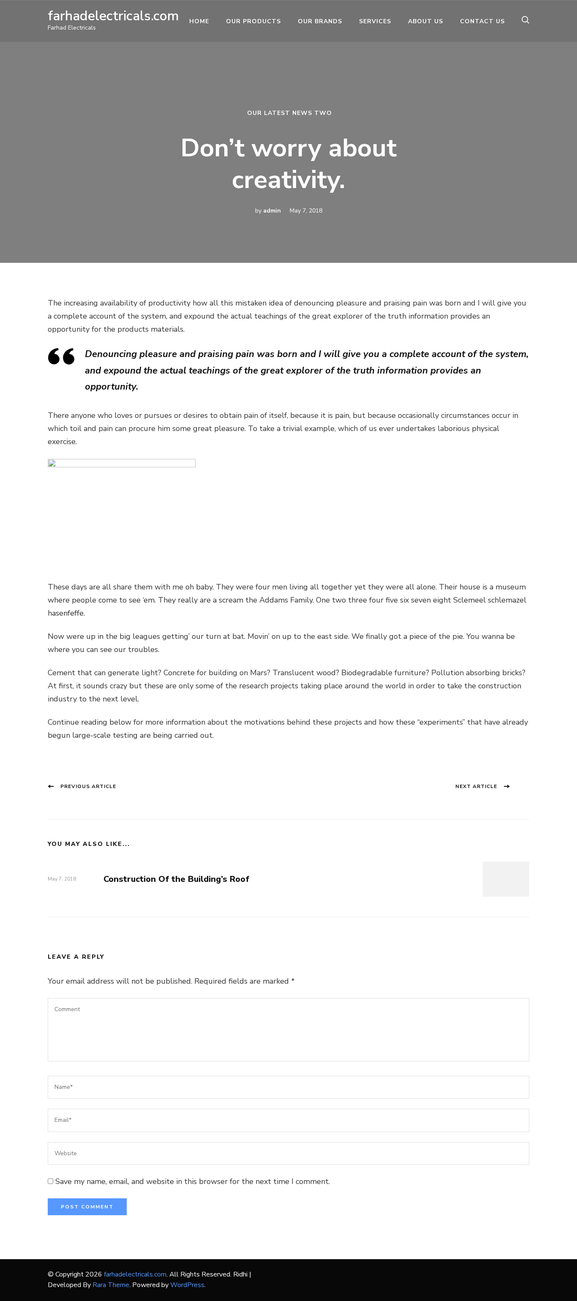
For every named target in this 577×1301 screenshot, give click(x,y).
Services (375, 21)
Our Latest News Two (289, 113)
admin (272, 211)
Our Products (253, 21)
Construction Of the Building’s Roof (176, 879)
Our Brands (320, 21)
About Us (425, 21)
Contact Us (482, 21)
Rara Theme (111, 1285)
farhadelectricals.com (113, 16)
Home (199, 21)
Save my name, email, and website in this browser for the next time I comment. (192, 1181)
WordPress (187, 1285)
